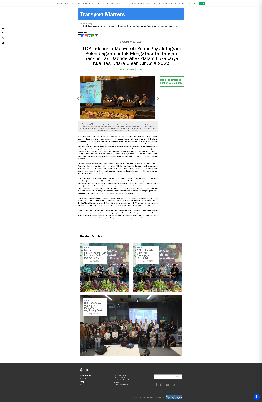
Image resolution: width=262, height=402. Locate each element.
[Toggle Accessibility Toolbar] (257, 397)
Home (82, 23)
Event (139, 70)
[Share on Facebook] (82, 35)
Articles (124, 70)
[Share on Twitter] (79, 35)
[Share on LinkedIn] (89, 35)
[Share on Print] (96, 35)
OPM (135, 397)
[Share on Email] (86, 35)
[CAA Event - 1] (117, 97)
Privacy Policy (142, 397)
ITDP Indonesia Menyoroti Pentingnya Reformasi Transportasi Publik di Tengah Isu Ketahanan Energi (147, 258)
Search (83, 385)
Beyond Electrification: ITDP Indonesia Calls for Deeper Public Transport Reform (95, 255)
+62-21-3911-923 (119, 377)
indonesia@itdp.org (120, 375)
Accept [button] (202, 3)
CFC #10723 (151, 397)
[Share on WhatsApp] (92, 35)
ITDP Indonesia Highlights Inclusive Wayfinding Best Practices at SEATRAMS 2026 (93, 309)
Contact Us (85, 375)
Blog (90, 23)
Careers (84, 378)
